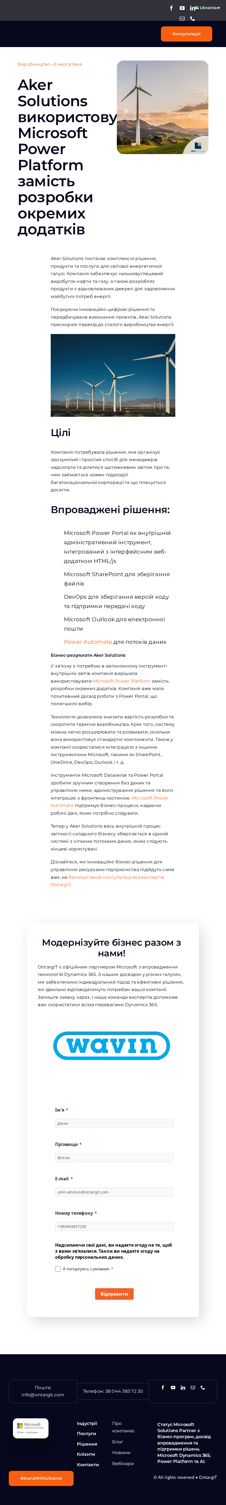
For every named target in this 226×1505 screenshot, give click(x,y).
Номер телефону (74, 1213)
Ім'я (59, 1110)
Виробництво (34, 64)
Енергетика (68, 64)
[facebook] (171, 8)
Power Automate (88, 642)
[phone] (192, 18)
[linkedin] (192, 8)
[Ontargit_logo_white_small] (34, 30)
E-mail (62, 1179)
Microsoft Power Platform (122, 681)
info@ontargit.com (42, 1394)
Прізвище (66, 1144)
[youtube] (182, 8)
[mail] (182, 18)
